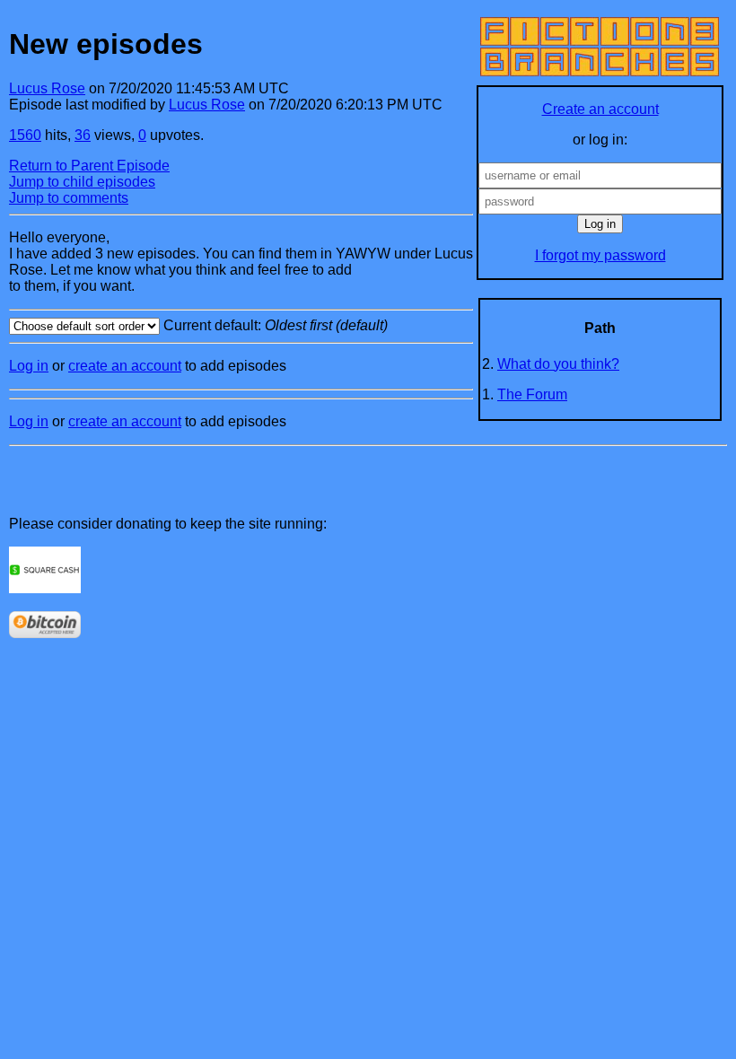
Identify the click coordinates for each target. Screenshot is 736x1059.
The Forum (532, 394)
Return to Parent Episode (89, 165)
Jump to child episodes (82, 181)
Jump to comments (68, 198)
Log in (28, 365)
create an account (124, 365)
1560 (25, 135)
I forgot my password (600, 255)
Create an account (600, 109)
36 (82, 135)
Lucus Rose (47, 88)
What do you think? (558, 364)
